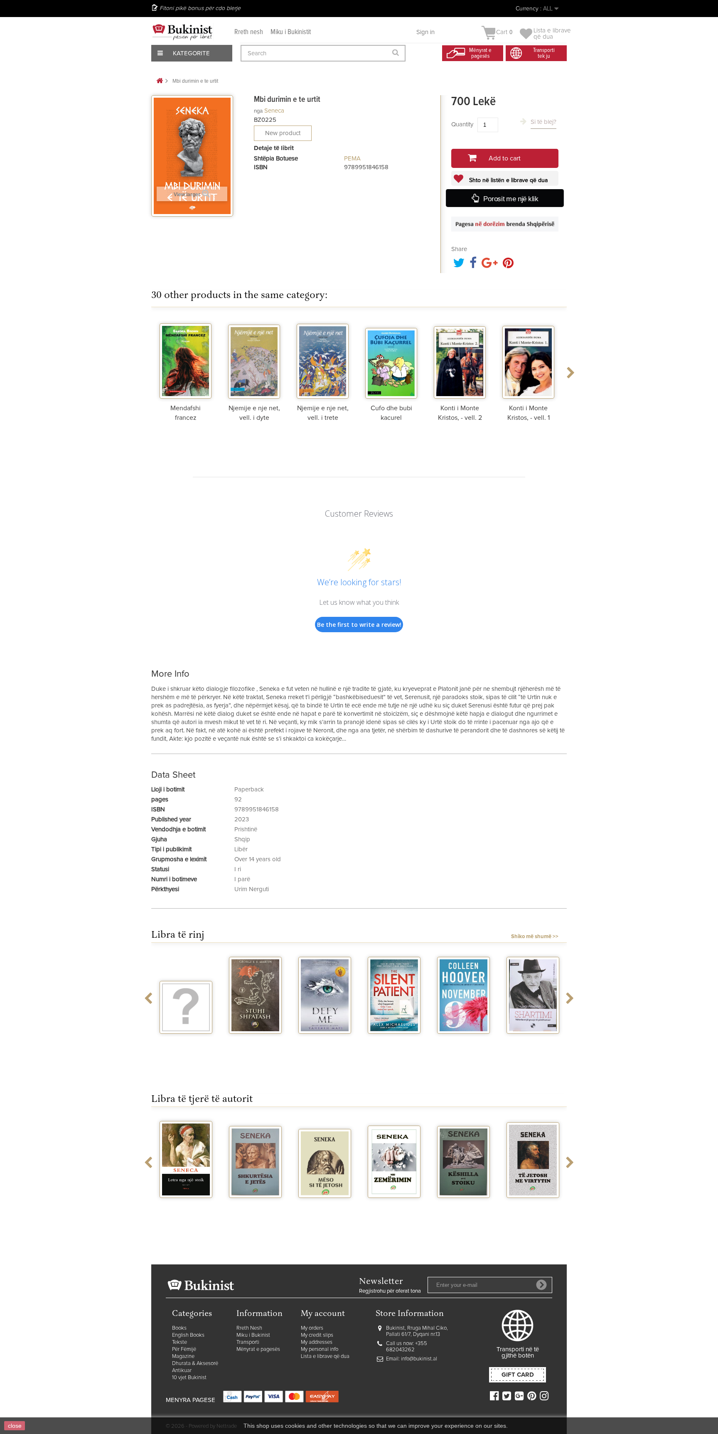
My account (323, 1314)
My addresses (316, 1342)
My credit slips (317, 1335)
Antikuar (182, 1370)
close (15, 1425)
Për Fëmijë (184, 1349)
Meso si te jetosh (280, 1208)
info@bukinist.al (419, 1359)
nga (258, 111)
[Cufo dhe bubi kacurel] (391, 359)
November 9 (419, 1041)
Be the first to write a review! (359, 624)
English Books (188, 1335)
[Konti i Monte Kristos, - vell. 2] (460, 359)
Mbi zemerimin (349, 1205)
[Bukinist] (182, 32)
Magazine (183, 1356)
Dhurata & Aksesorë (195, 1363)
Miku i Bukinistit (290, 32)
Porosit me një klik (511, 199)
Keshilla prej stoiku (418, 1208)
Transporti (247, 1342)
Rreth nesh (248, 32)
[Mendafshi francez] (185, 359)
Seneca (274, 111)
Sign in (425, 32)
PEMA (352, 158)
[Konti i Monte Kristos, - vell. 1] (528, 359)
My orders (312, 1328)
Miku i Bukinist (253, 1335)
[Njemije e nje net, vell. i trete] (323, 359)
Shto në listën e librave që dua (507, 180)
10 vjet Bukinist (189, 1377)
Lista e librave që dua (325, 1356)
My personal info (319, 1349)
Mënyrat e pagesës (258, 1349)
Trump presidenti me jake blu (558, 1048)
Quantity (462, 124)
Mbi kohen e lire (557, 1205)
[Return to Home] (159, 81)
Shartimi (488, 1041)
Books (179, 1328)
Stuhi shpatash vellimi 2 (210, 1044)
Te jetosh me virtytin (488, 1208)
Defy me (280, 1041)
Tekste (179, 1342)
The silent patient (349, 1044)
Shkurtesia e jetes (211, 1208)
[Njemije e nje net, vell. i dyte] (254, 359)
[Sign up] (541, 1285)
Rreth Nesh (249, 1328)
